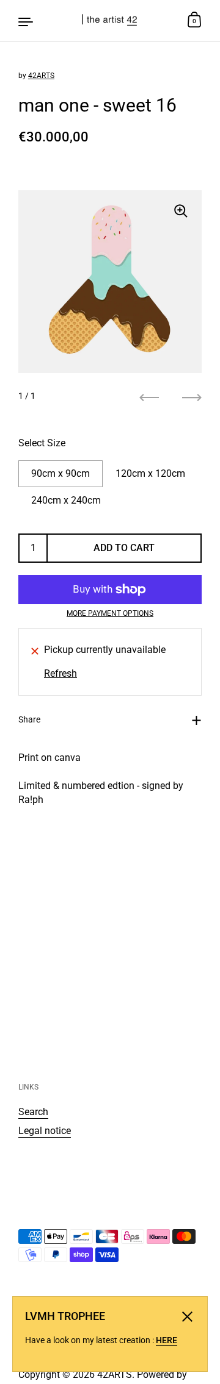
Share (29, 719)
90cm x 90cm (60, 473)
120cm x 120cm (150, 473)
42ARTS (41, 75)
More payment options (110, 613)
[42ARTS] (110, 21)
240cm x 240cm (66, 500)
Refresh (60, 673)
